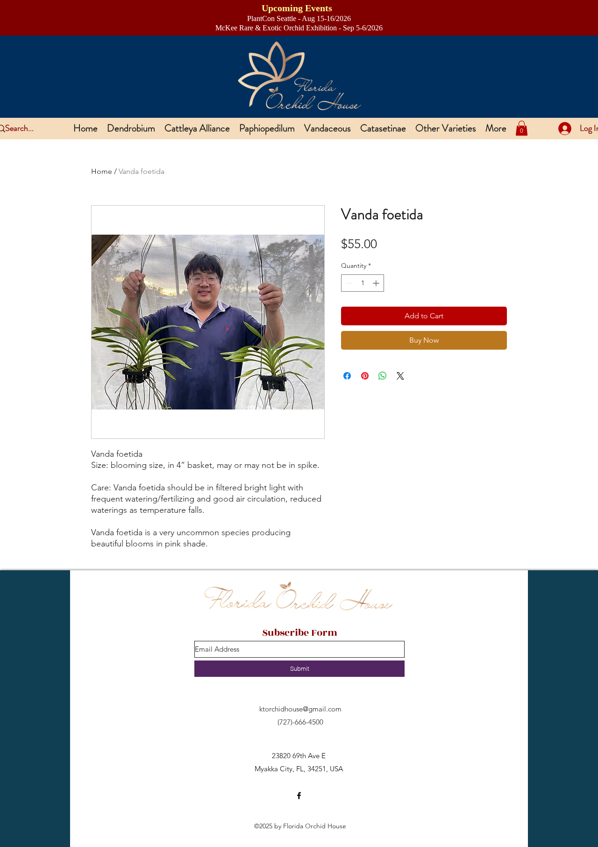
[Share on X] (400, 375)
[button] (521, 128)
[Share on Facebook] (347, 375)
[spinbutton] (362, 283)
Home (101, 171)
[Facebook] (299, 795)
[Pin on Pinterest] (364, 375)
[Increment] (377, 283)
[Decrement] (348, 283)
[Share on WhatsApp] (382, 375)
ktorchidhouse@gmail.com (300, 708)
